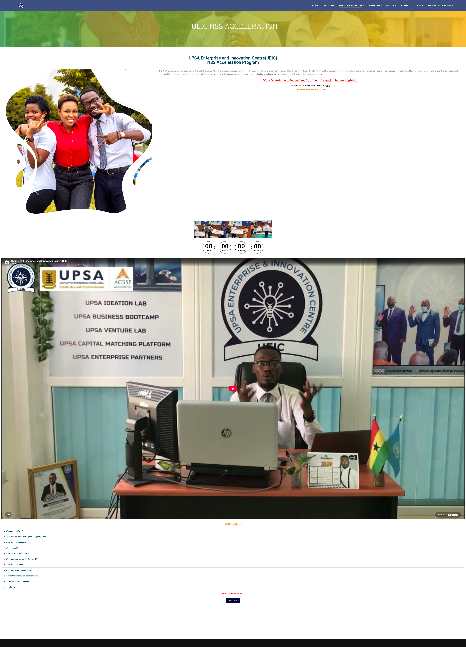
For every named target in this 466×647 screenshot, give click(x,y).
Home (315, 5)
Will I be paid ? (12, 548)
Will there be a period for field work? (21, 559)
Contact (406, 5)
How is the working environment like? (22, 576)
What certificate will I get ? (17, 553)
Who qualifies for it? (14, 531)
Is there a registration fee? (17, 581)
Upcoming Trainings (439, 5)
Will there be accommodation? (19, 570)
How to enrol (11, 587)
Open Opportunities (350, 5)
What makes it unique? (15, 565)
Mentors (390, 5)
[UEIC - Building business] (21, 6)
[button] (233, 531)
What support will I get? (16, 542)
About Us (329, 5)
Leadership (373, 5)
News (420, 5)
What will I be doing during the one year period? (26, 537)
